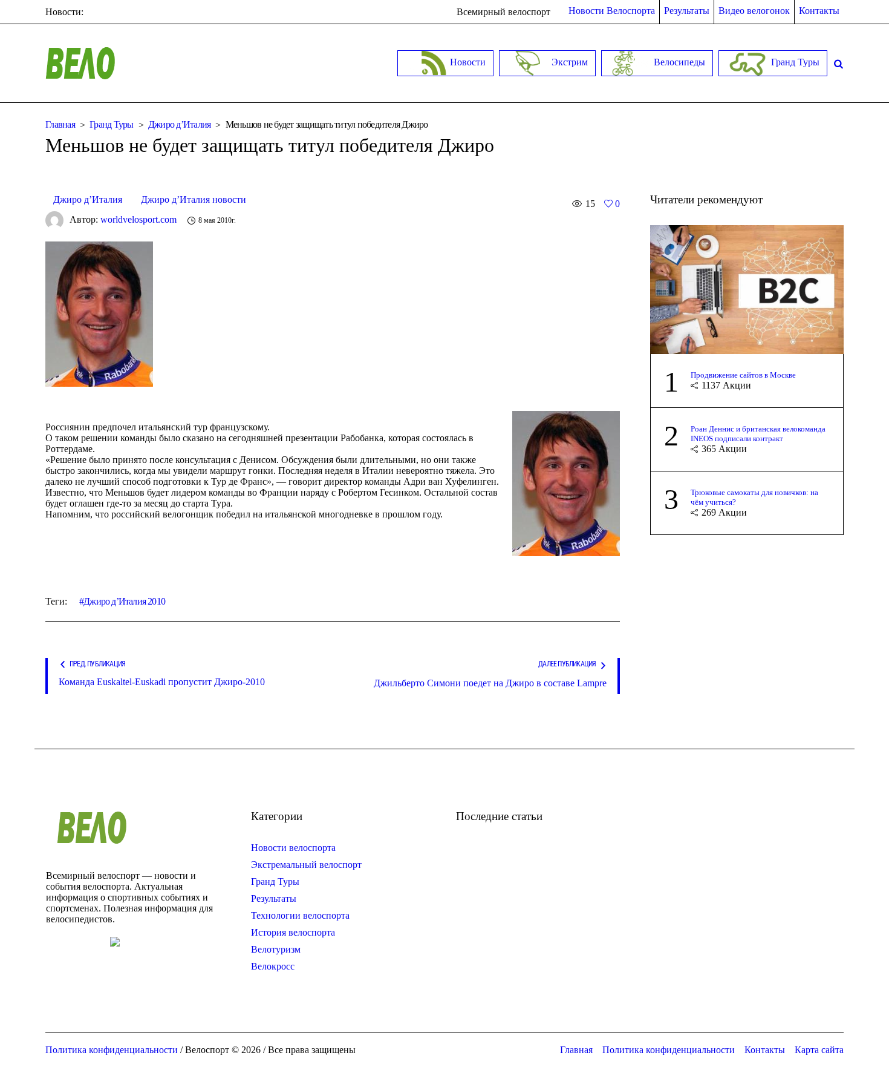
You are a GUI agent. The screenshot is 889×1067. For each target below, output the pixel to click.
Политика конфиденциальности (668, 1050)
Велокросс (273, 966)
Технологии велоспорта (300, 915)
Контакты (764, 1050)
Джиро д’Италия (179, 124)
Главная (60, 124)
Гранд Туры (112, 124)
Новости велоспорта (293, 847)
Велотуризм (276, 949)
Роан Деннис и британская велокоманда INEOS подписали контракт (758, 433)
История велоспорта (293, 932)
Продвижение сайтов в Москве (743, 374)
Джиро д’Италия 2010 (124, 601)
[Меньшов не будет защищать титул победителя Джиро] (99, 313)
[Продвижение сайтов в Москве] (747, 288)
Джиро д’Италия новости (193, 199)
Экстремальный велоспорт (306, 864)
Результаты (273, 898)
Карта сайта (819, 1050)
